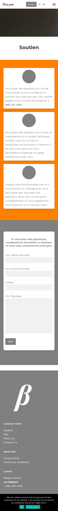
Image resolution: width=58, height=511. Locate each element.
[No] (54, 502)
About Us (9, 438)
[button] (54, 4)
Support (8, 430)
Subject (9, 282)
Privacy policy (33, 507)
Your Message (13, 296)
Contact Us (10, 442)
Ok (22, 507)
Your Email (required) (17, 268)
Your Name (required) (17, 255)
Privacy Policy (11, 458)
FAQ (6, 434)
